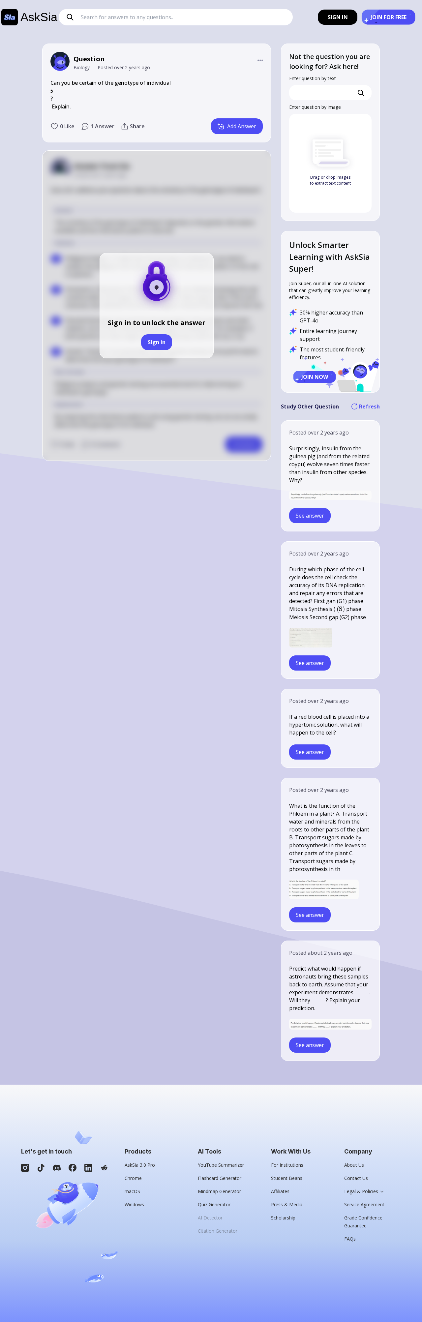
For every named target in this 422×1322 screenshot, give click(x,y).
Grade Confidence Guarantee (363, 1222)
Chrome (133, 1178)
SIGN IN (338, 17)
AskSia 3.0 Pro (140, 1165)
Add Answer (241, 126)
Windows (134, 1204)
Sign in (157, 342)
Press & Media (286, 1204)
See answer (310, 515)
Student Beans (286, 1178)
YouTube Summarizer (221, 1165)
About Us (354, 1165)
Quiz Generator (214, 1204)
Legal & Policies (361, 1191)
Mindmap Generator (219, 1191)
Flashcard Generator (219, 1178)
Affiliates (280, 1191)
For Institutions (287, 1165)
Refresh (369, 406)
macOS (132, 1191)
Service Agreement (364, 1204)
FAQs (350, 1239)
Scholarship (283, 1218)
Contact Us (356, 1178)
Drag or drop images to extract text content (330, 180)
